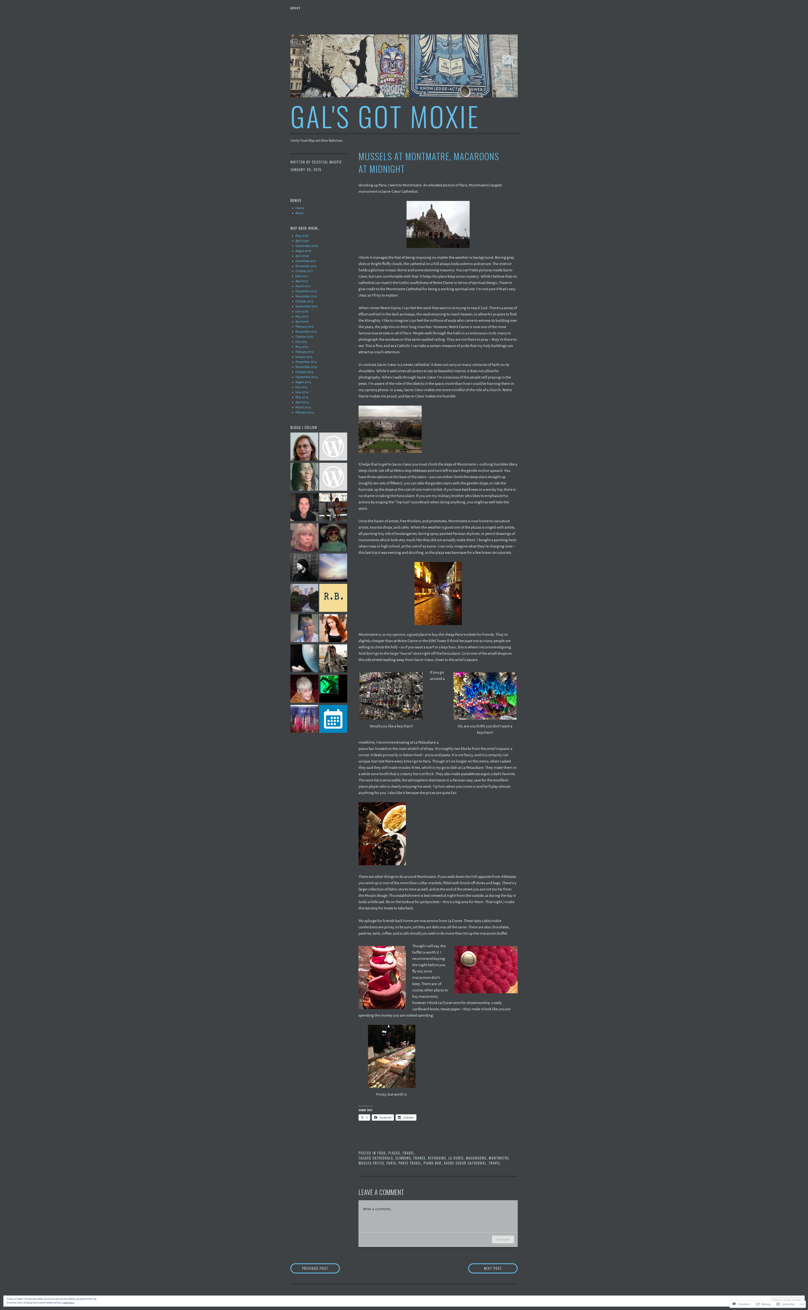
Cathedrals (382, 1158)
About (295, 8)
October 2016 (304, 301)
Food (381, 1153)
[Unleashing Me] (304, 659)
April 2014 (302, 402)
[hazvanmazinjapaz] (333, 447)
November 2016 (306, 296)
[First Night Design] (304, 689)
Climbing (403, 1158)
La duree (456, 1158)
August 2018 (303, 251)
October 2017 (304, 271)
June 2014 (301, 392)
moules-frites (371, 1163)
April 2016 (302, 321)
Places (394, 1153)
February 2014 (304, 412)
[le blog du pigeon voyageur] (304, 598)
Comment (503, 1239)
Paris (391, 1163)
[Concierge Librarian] (304, 477)
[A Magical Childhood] (333, 629)
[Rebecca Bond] (333, 598)
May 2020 (302, 235)
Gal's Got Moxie (385, 116)
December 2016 (306, 291)
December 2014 (306, 362)
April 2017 (301, 281)
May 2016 (301, 316)
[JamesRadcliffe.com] (304, 568)
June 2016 (301, 311)
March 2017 (303, 286)
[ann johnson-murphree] (304, 629)
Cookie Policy (68, 1302)
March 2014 (303, 407)
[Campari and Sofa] (333, 507)
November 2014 (306, 367)
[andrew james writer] (304, 507)
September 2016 (306, 306)
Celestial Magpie (327, 162)
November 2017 (306, 266)
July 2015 (301, 341)
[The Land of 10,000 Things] (333, 477)
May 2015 (301, 346)
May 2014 (301, 397)
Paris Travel (410, 1163)
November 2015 (306, 331)
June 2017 (301, 276)
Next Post (485, 1268)
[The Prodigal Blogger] (333, 538)
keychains (437, 1158)
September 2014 (306, 377)
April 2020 (302, 241)
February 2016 (304, 326)
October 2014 (304, 372)
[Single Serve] (304, 447)
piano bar (432, 1163)
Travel (408, 1153)
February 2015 (304, 352)
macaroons (476, 1158)
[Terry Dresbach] (304, 538)
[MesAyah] (333, 659)
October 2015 (304, 336)
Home (299, 208)
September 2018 (306, 246)
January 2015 (303, 357)
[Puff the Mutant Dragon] (333, 689)
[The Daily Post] (333, 719)
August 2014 (303, 382)
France (419, 1158)
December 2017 (305, 261)
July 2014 (301, 387)
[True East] (333, 568)
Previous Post (309, 1268)
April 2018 (302, 256)
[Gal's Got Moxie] (304, 719)
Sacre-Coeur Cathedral (465, 1163)
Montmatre (499, 1158)
